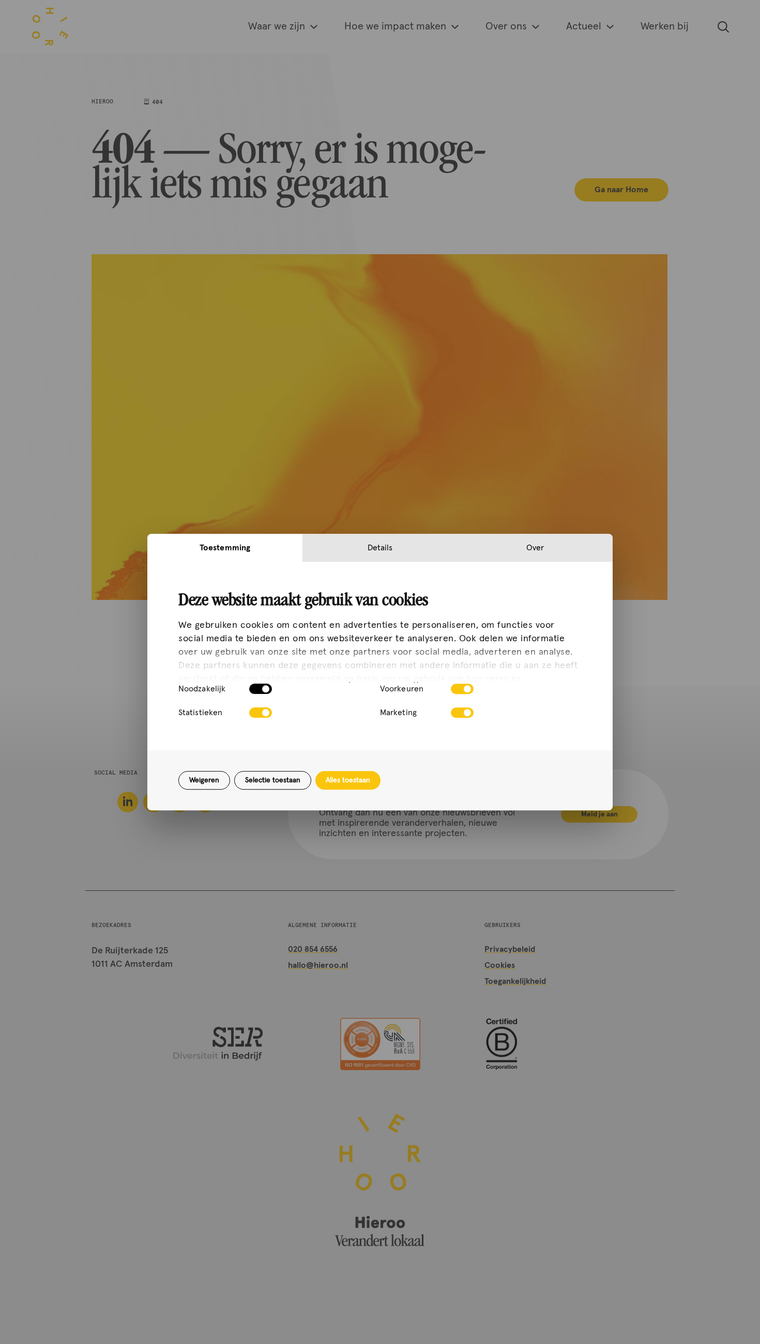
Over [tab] (535, 548)
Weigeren (204, 780)
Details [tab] (380, 548)
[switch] (462, 689)
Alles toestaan (348, 780)
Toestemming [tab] (225, 548)
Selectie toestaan (272, 780)
